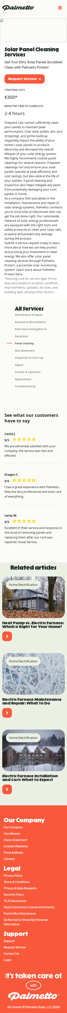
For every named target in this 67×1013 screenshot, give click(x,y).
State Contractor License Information (29, 907)
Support (9, 941)
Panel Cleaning (24, 343)
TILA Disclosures (15, 900)
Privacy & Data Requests (20, 888)
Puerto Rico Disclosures (20, 913)
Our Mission (12, 833)
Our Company (13, 827)
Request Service (22, 79)
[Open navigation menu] (60, 8)
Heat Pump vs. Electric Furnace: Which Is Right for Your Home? (33, 625)
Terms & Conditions (17, 882)
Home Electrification (23, 585)
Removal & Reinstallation (30, 322)
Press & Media (13, 852)
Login (7, 960)
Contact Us (11, 953)
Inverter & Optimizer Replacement (28, 375)
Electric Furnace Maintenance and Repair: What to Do (32, 701)
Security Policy (14, 894)
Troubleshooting (25, 386)
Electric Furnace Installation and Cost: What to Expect (30, 778)
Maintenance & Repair (29, 314)
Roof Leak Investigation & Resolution (31, 332)
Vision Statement (15, 840)
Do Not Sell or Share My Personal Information (26, 922)
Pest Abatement (25, 350)
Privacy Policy (13, 875)
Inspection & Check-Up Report (29, 361)
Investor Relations (16, 846)
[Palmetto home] (18, 7)
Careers (9, 859)
